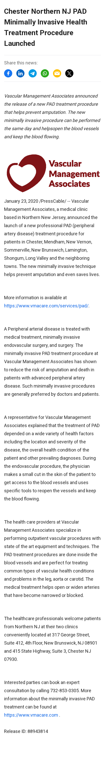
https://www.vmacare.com (31, 715)
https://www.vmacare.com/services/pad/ (46, 305)
